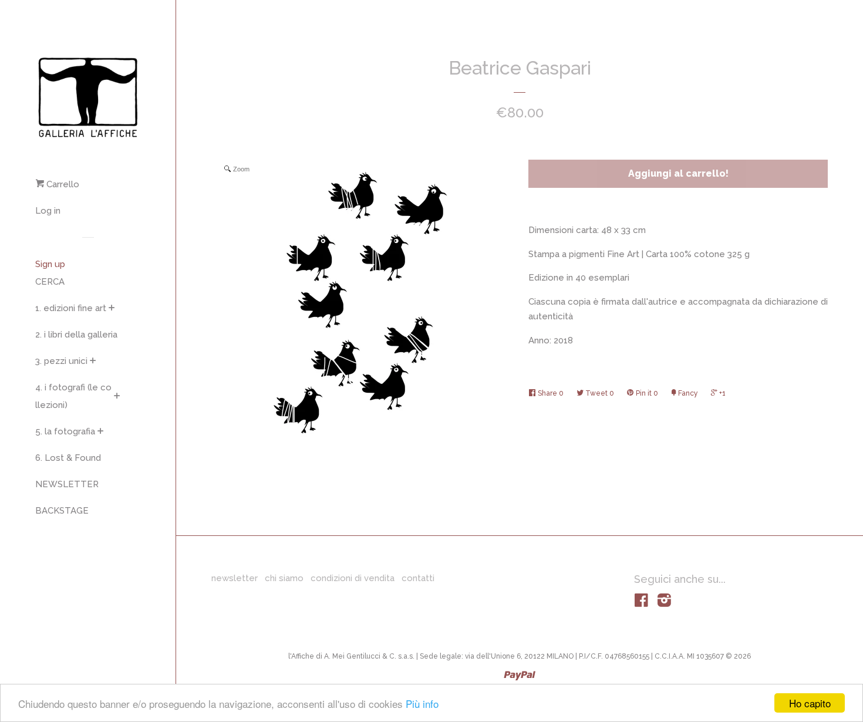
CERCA (50, 281)
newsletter (234, 578)
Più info (422, 703)
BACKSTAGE (62, 510)
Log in (47, 210)
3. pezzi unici (61, 361)
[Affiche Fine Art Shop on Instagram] (664, 603)
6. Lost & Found (68, 458)
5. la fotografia (65, 431)
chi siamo (284, 578)
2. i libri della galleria (76, 334)
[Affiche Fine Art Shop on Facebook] (641, 603)
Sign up (50, 264)
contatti (418, 578)
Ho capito (810, 703)
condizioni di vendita (353, 578)
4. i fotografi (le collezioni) (73, 396)
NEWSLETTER (67, 484)
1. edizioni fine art (70, 308)
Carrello (61, 184)
